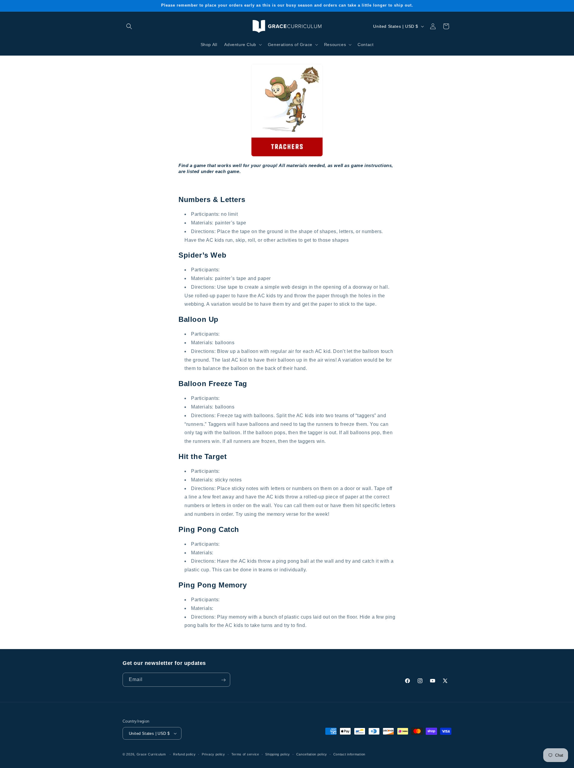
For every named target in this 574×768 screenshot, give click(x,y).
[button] (129, 26)
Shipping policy (277, 754)
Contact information (349, 754)
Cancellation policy (311, 754)
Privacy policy (213, 754)
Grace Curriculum (151, 754)
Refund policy (184, 754)
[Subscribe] (223, 680)
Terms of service (245, 754)
